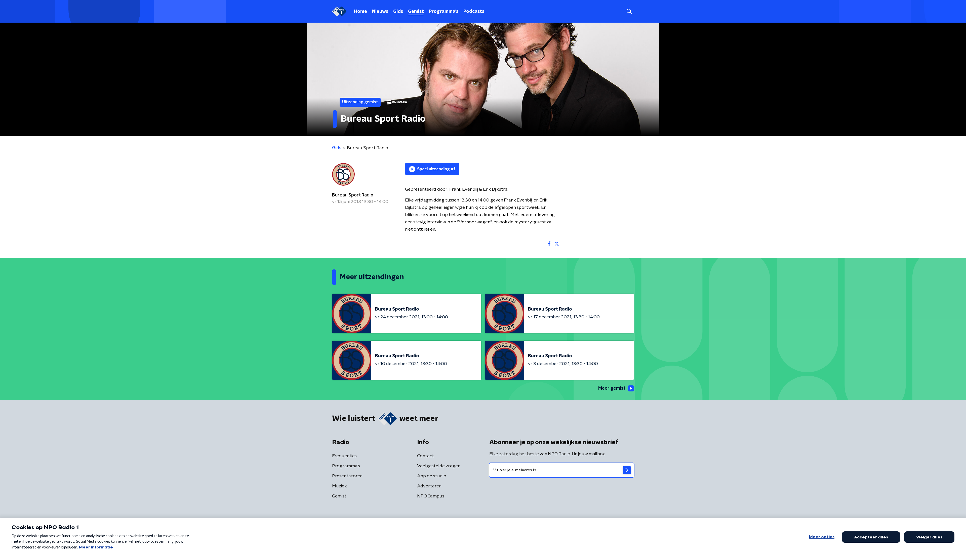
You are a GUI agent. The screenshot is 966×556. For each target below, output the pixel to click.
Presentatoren (347, 476)
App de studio (431, 476)
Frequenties (344, 456)
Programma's (443, 11)
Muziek (339, 486)
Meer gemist (611, 388)
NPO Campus (430, 496)
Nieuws (380, 11)
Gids (398, 11)
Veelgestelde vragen (438, 466)
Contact (425, 456)
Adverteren (429, 486)
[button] (629, 11)
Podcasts (473, 11)
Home (360, 11)
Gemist (416, 11)
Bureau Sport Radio (352, 195)
